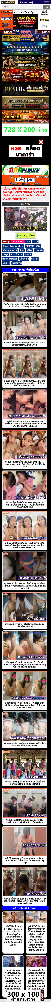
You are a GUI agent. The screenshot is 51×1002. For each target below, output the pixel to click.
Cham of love (18, 241)
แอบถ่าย (6, 263)
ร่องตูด (5, 254)
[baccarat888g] (25, 27)
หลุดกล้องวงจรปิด (9, 259)
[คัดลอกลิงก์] (25, 236)
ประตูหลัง (39, 250)
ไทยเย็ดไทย (17, 263)
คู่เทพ (21, 250)
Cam (28, 241)
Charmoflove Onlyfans (12, 246)
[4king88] (25, 81)
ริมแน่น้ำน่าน (16, 254)
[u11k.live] (25, 95)
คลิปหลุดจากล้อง (33, 246)
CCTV (35, 241)
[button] (46, 2)
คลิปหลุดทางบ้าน (9, 250)
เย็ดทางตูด (24, 259)
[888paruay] (25, 150)
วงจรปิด (27, 254)
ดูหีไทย (29, 250)
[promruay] (26, 184)
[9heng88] (25, 122)
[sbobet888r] (25, 41)
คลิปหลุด (6, 241)
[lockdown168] (24, 1000)
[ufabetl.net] (25, 108)
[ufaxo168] (25, 68)
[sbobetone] (25, 54)
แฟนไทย (34, 259)
